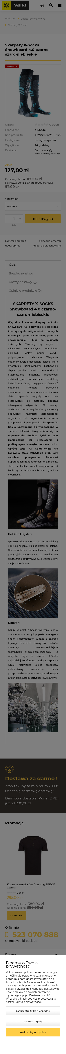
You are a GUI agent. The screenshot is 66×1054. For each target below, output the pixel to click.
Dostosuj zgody (33, 1021)
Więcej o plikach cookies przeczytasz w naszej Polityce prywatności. (31, 1000)
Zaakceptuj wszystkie (33, 1032)
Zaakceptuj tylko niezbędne (33, 1010)
